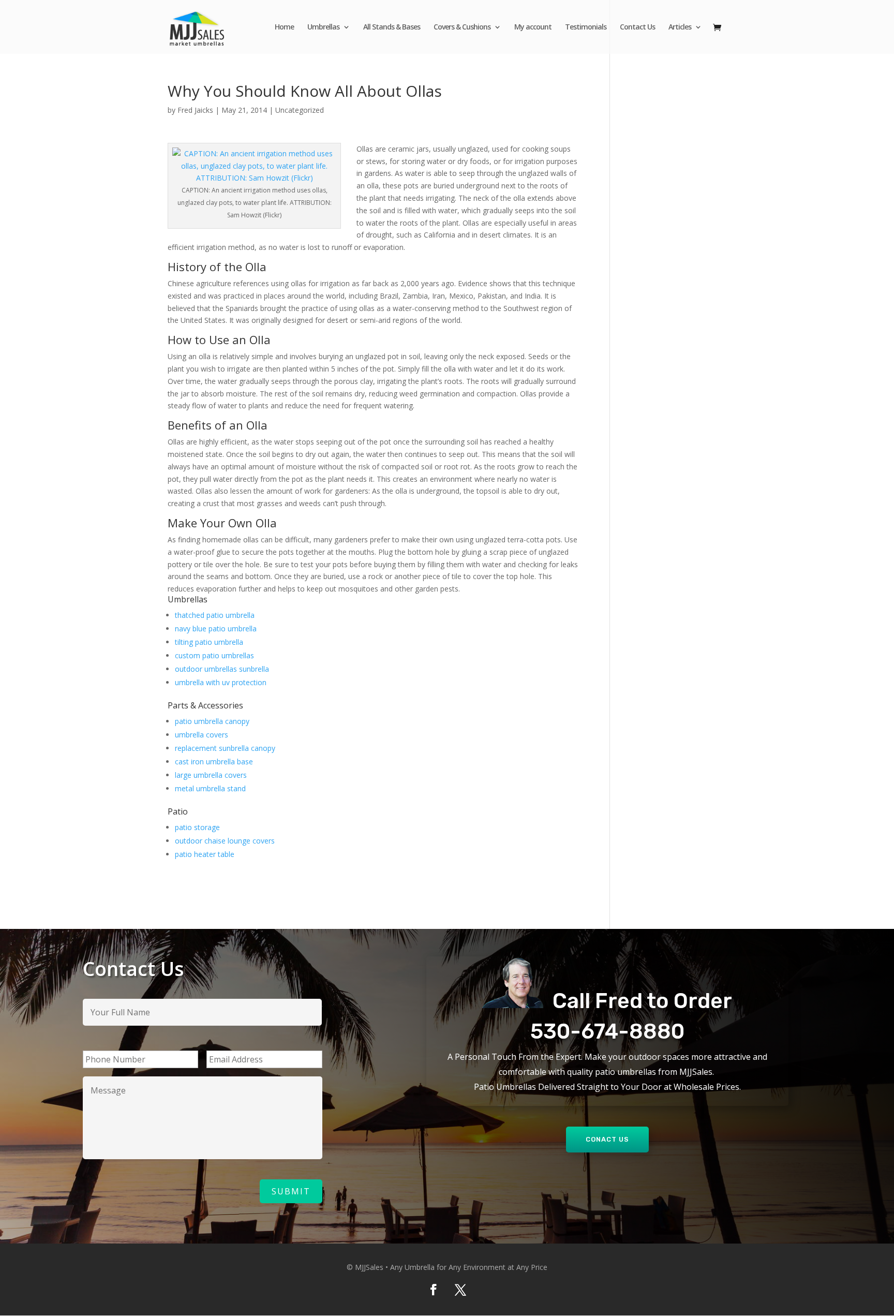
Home (284, 27)
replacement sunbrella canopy (225, 748)
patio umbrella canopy (212, 721)
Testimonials (585, 27)
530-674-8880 (607, 1031)
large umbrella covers (211, 775)
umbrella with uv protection (220, 682)
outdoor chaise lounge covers (225, 841)
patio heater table (204, 854)
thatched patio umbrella (215, 615)
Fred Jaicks (195, 110)
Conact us (607, 1139)
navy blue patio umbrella (216, 628)
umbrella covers (201, 735)
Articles (679, 27)
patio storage (197, 827)
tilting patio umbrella (209, 642)
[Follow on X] (460, 1289)
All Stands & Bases (391, 27)
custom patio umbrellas (214, 655)
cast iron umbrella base (214, 761)
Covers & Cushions (462, 27)
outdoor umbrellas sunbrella (222, 669)
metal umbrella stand (210, 788)
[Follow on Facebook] (433, 1289)
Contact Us (637, 27)
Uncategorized (299, 110)
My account (533, 27)
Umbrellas (323, 27)
